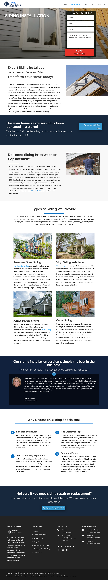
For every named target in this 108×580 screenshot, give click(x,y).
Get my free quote (79, 52)
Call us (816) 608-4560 (94, 126)
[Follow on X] (63, 550)
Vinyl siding (60, 266)
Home (66, 4)
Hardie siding (46, 330)
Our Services (75, 4)
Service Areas (89, 4)
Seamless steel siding (21, 266)
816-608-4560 (35, 191)
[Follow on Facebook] (58, 550)
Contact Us (101, 4)
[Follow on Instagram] (67, 550)
